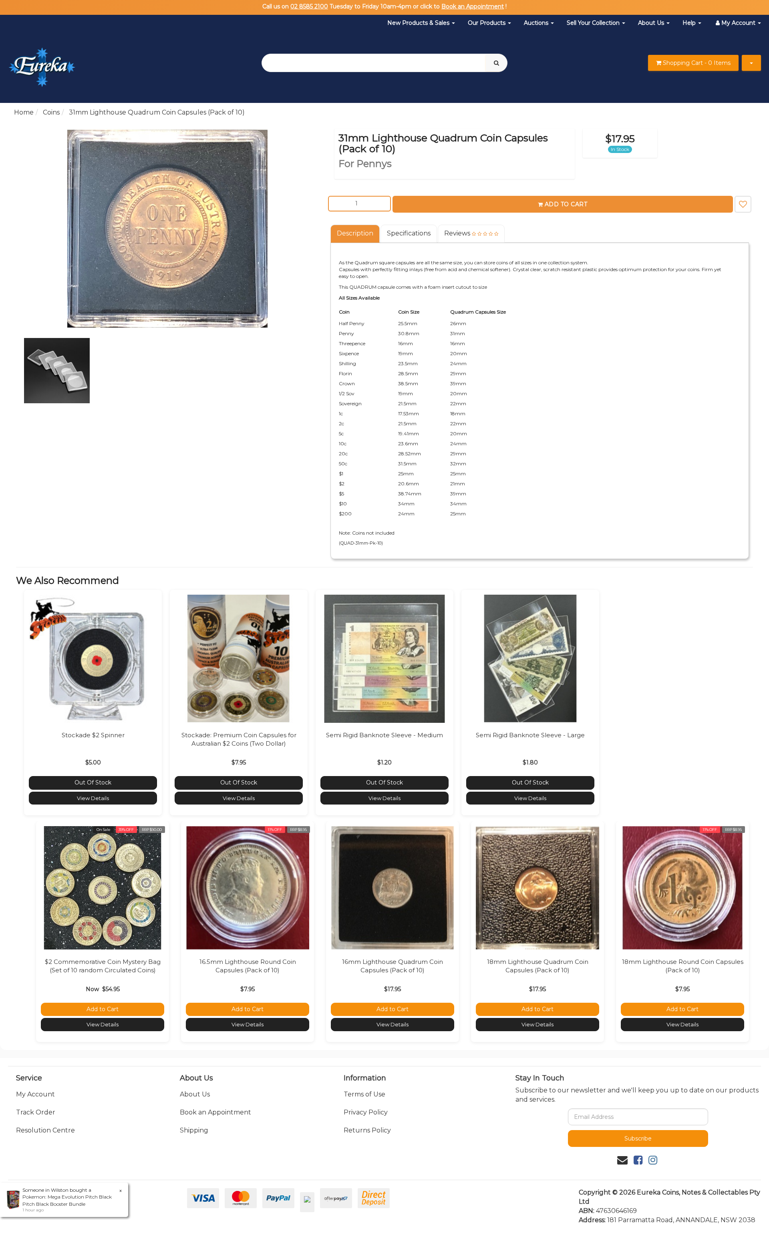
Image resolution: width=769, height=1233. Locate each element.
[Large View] (57, 371)
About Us (652, 22)
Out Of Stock (92, 782)
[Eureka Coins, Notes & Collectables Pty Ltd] (42, 62)
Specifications (409, 233)
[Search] (496, 62)
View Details (93, 798)
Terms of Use (364, 1094)
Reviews (458, 233)
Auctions (537, 22)
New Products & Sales (419, 22)
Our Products (487, 22)
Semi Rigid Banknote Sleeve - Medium (384, 735)
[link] (638, 1160)
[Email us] (622, 1160)
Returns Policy (367, 1130)
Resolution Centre (45, 1130)
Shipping (194, 1130)
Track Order (35, 1112)
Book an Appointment (472, 6)
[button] (743, 204)
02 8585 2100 (309, 6)
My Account (35, 1094)
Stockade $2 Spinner (93, 735)
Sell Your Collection (594, 22)
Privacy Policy (366, 1112)
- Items (697, 62)
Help (689, 22)
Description (355, 233)
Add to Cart (566, 204)
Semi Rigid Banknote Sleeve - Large (530, 735)
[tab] (355, 234)
